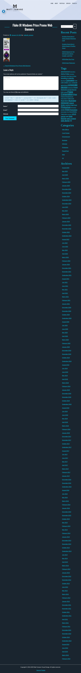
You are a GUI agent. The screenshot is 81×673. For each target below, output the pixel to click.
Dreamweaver (66, 136)
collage (69, 82)
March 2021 (65, 296)
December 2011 (66, 605)
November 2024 (66, 193)
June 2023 (65, 207)
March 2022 (65, 257)
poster (63, 110)
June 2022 (65, 246)
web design (65, 121)
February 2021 (66, 300)
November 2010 (66, 633)
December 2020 (66, 307)
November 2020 (66, 311)
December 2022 (66, 225)
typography (69, 114)
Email (5, 110)
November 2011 (66, 608)
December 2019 (66, 350)
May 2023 (65, 210)
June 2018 (65, 415)
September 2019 (66, 361)
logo (75, 105)
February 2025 (66, 182)
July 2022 (65, 243)
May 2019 (65, 375)
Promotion (73, 110)
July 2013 (65, 555)
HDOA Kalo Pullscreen (68, 63)
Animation (72, 74)
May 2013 (65, 558)
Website (5, 114)
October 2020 (66, 314)
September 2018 (66, 404)
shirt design (64, 112)
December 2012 (66, 576)
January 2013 (66, 572)
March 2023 (65, 214)
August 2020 (65, 322)
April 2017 (65, 465)
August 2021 (65, 279)
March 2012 (65, 594)
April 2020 (65, 336)
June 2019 (65, 372)
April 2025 (65, 175)
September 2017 (66, 447)
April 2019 (65, 379)
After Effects (72, 71)
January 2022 (66, 264)
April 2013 (65, 562)
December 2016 (66, 479)
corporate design (69, 86)
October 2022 (66, 232)
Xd (71, 121)
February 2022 (66, 261)
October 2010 (66, 637)
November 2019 (66, 354)
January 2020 (66, 347)
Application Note (65, 76)
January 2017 (66, 476)
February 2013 (66, 569)
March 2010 (65, 655)
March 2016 (65, 501)
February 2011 (66, 626)
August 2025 (65, 167)
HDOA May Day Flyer (68, 59)
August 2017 (65, 451)
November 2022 (66, 228)
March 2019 (65, 383)
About (56, 3)
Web (63, 154)
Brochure (63, 80)
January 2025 (66, 185)
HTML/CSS (70, 98)
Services (68, 3)
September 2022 (66, 236)
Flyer (75, 94)
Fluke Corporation (67, 93)
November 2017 (66, 440)
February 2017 (66, 472)
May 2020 (65, 332)
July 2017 (65, 454)
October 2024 (66, 196)
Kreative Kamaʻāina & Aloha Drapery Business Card (69, 38)
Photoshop (65, 107)
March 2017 (65, 469)
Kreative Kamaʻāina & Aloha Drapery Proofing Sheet (68, 46)
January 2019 (66, 390)
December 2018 (66, 393)
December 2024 (66, 189)
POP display (73, 107)
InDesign (65, 103)
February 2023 (66, 218)
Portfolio (62, 3)
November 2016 (66, 483)
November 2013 (66, 544)
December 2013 (66, 540)
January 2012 (66, 601)
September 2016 (66, 486)
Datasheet (70, 87)
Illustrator (72, 101)
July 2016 (65, 494)
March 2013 (65, 565)
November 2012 (66, 580)
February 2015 (66, 526)
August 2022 (65, 239)
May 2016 (65, 497)
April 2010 (65, 651)
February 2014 (66, 533)
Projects (74, 3)
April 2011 (65, 619)
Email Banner (72, 90)
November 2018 (66, 397)
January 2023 (66, 221)
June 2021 (65, 286)
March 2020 (65, 339)
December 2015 (66, 512)
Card (76, 80)
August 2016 (65, 490)
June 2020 (65, 329)
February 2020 (66, 343)
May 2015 (65, 522)
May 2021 (65, 289)
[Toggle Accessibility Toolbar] (3, 11)
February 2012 (66, 598)
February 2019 (66, 386)
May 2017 (65, 461)
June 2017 (65, 458)
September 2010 (66, 641)
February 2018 (66, 429)
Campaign (70, 80)
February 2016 (66, 504)
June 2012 (65, 587)
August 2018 (65, 408)
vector (63, 116)
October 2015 (66, 519)
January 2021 (66, 304)
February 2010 (66, 658)
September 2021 (66, 275)
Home (52, 3)
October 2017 (66, 443)
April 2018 (65, 422)
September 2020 (66, 318)
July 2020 (65, 325)
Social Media (73, 112)
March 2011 (65, 623)
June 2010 (65, 648)
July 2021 (65, 282)
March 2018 (65, 426)
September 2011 (66, 615)
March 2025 (65, 178)
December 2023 (66, 203)
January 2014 (66, 537)
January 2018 (66, 433)
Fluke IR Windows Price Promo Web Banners (32, 27)
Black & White (72, 76)
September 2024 (66, 200)
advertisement (65, 71)
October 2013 (66, 547)
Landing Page (69, 105)
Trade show (64, 114)
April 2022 (65, 253)
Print (67, 109)
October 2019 (66, 357)
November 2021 (66, 271)
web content (71, 118)
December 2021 (66, 268)
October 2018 (66, 400)
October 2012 (66, 583)
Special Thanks (40, 670)
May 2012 (65, 590)
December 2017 (66, 436)
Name (5, 106)
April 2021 (65, 293)
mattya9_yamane (28, 35)
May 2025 (65, 171)
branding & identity (67, 78)
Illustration (64, 101)
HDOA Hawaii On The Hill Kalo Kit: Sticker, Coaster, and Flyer (68, 54)
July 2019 (65, 368)
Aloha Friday (65, 74)
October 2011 (66, 612)
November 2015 (66, 515)
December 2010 (66, 630)
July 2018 (65, 411)
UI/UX (74, 114)
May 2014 (65, 529)
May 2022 (65, 250)
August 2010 (65, 644)
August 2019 (65, 365)
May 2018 (65, 418)
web (67, 116)
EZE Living (64, 92)
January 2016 (66, 508)
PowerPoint (65, 151)
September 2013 (66, 551)
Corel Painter (66, 133)
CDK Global (64, 82)
